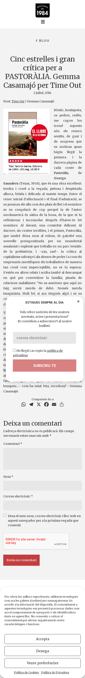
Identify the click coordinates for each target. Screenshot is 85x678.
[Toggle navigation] (43, 22)
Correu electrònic (18, 496)
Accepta (42, 639)
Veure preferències (42, 663)
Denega (42, 651)
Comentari (12, 444)
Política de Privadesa (55, 672)
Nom (8, 477)
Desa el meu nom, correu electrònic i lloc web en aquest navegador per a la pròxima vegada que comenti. (44, 520)
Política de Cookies (26, 672)
